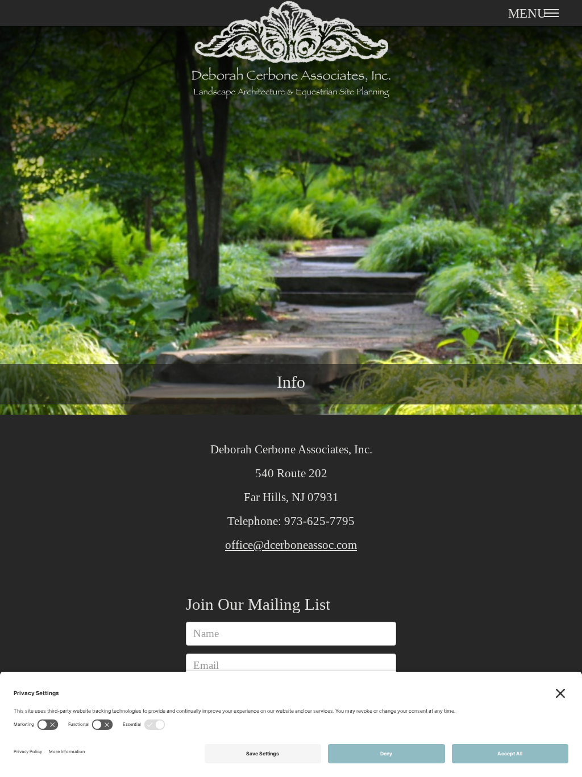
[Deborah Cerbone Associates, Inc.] (291, 57)
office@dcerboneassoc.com (291, 545)
